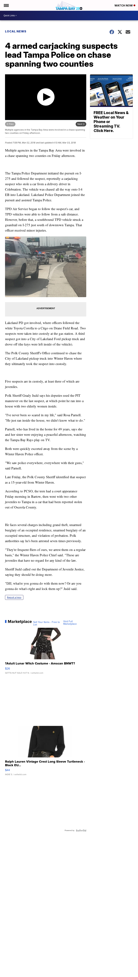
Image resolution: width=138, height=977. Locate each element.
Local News (15, 31)
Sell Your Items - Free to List (46, 623)
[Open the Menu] (6, 5)
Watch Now (124, 5)
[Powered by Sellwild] (81, 830)
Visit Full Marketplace (70, 622)
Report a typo (14, 597)
